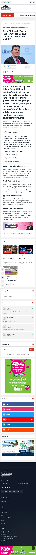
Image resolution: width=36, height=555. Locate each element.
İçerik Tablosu (12, 132)
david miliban (21, 233)
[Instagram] (2, 491)
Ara (31, 349)
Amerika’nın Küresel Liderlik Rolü (14, 151)
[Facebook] (10, 491)
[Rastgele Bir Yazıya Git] (2, 269)
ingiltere (29, 233)
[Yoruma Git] (32, 308)
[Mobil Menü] (34, 8)
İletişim (3, 523)
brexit (13, 233)
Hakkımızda (4, 520)
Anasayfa (3, 501)
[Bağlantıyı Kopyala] (26, 27)
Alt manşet (11, 23)
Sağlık (2, 507)
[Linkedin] (17, 491)
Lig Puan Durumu (7, 517)
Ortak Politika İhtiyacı (11, 154)
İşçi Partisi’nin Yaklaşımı (12, 158)
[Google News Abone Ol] (11, 67)
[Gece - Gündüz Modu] (30, 3)
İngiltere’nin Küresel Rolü (12, 161)
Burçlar (2, 504)
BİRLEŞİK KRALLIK (16, 27)
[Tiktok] (21, 491)
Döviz (2, 510)
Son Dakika (4, 512)
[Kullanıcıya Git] (4, 308)
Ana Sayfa (5, 23)
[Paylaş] (4, 66)
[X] (14, 491)
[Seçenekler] (31, 67)
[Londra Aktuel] (6, 8)
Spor (2, 515)
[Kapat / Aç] (2, 285)
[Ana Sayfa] (2, 273)
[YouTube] (6, 491)
